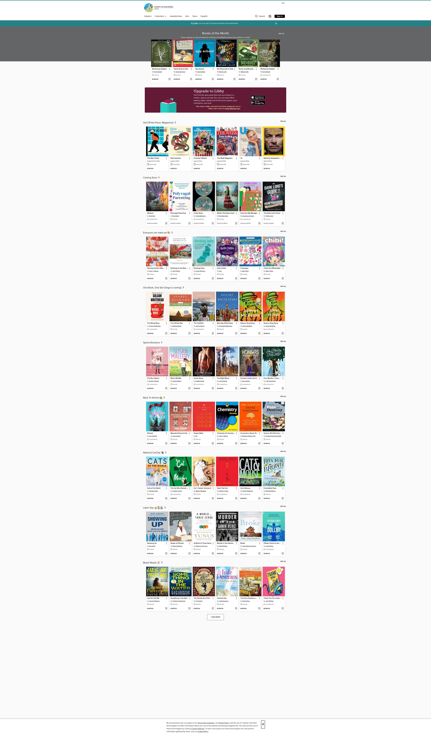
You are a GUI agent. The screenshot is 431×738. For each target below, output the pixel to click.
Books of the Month (215, 33)
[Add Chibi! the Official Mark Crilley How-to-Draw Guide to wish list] (282, 278)
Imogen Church (177, 491)
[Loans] (270, 16)
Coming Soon (150, 177)
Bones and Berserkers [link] (247, 69)
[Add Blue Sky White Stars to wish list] (236, 333)
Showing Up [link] (152, 543)
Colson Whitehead (155, 326)
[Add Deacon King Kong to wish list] (259, 333)
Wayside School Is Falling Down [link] (179, 433)
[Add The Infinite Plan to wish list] (189, 333)
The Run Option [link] (153, 378)
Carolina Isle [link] (221, 598)
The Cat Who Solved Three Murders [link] (179, 488)
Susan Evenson (200, 271)
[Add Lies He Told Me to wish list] (166, 608)
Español (204, 16)
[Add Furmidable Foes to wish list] (282, 498)
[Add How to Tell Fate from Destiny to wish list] (282, 443)
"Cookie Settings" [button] (197, 729)
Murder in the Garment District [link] (226, 543)
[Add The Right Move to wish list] (236, 388)
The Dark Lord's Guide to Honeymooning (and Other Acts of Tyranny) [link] (273, 213)
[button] (260, 16)
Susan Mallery (176, 381)
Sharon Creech (223, 491)
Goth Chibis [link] (221, 268)
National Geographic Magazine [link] (273, 158)
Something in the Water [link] (179, 598)
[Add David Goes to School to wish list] (191, 79)
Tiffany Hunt (269, 216)
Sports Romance (152, 342)
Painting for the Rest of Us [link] (179, 268)
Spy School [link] (199, 69)
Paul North (175, 216)
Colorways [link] (244, 268)
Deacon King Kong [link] (247, 323)
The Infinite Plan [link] (176, 323)
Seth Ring (152, 216)
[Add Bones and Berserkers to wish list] (256, 79)
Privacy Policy (223, 723)
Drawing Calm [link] (199, 268)
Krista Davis (246, 601)
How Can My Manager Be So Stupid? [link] (249, 213)
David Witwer (223, 546)
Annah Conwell (154, 381)
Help (283, 3)
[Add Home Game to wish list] (212, 388)
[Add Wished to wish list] (166, 443)
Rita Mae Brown (271, 491)
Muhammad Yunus (201, 546)
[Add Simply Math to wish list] (212, 443)
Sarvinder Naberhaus (225, 326)
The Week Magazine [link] (224, 158)
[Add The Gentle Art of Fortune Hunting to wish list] (212, 608)
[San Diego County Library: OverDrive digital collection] (159, 8)
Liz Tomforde (223, 381)
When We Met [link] (175, 378)
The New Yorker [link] (153, 158)
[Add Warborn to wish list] (166, 223)
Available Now (176, 16)
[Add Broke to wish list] (259, 553)
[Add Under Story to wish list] (212, 223)
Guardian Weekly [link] (200, 158)
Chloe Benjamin (201, 216)
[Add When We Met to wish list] (189, 388)
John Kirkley (176, 271)
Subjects (147, 16)
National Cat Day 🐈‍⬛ (154, 452)
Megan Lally (223, 72)
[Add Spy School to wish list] (212, 79)
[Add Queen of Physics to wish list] (189, 553)
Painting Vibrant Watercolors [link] (156, 268)
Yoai (220, 271)
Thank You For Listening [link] (273, 598)
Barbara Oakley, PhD (248, 436)
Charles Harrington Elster (273, 436)
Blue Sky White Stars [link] (225, 323)
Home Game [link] (198, 378)
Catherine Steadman (178, 601)
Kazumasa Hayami (248, 216)
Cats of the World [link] (153, 488)
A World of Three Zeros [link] (202, 543)
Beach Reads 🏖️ (152, 562)
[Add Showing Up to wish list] (166, 553)
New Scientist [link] (175, 158)
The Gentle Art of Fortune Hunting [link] (203, 598)
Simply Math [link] (198, 433)
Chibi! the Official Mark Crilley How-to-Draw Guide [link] (273, 268)
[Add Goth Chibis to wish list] (236, 278)
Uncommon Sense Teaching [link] (249, 433)
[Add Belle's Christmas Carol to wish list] (236, 223)
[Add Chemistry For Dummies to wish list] (236, 443)
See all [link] (281, 34)
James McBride (247, 326)
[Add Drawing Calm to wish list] (212, 278)
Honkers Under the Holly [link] (249, 378)
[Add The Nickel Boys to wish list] (166, 333)
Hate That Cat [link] (222, 488)
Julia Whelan (270, 601)
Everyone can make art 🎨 (157, 232)
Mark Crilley (269, 271)
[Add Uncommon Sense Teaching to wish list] (259, 443)
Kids (187, 16)
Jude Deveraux (223, 601)
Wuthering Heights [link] (159, 69)
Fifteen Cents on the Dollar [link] (273, 543)
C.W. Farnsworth (271, 381)
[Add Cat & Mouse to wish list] (259, 498)
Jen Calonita (153, 436)
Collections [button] (160, 16)
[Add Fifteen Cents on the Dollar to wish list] (282, 553)
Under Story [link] (198, 213)
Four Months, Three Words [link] (273, 378)
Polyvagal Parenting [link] (178, 213)
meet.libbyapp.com (232, 108)
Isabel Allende (176, 326)
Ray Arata (152, 546)
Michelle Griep (223, 216)
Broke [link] (242, 543)
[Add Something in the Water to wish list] (189, 608)
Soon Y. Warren (153, 271)
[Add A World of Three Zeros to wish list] (212, 553)
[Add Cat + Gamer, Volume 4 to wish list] (212, 498)
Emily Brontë (158, 72)
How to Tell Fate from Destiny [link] (273, 433)
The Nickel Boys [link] (153, 323)
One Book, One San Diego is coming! (162, 287)
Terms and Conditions (206, 723)
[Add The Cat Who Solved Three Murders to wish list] (189, 498)
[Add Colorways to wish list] (259, 278)
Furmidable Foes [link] (270, 488)
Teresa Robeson (177, 546)
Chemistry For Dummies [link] (226, 433)
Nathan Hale (244, 72)
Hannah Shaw (153, 491)
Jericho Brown (200, 326)
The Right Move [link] (223, 378)
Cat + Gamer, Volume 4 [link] (202, 488)
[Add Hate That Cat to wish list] (236, 498)
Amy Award (246, 381)
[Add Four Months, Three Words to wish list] (282, 388)
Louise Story (269, 546)
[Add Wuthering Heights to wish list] (169, 79)
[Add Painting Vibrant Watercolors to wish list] (166, 278)
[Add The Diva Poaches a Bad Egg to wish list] (259, 608)
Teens (194, 16)
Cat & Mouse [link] (245, 488)
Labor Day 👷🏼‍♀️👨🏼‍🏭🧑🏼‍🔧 (153, 507)
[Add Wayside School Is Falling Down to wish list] (189, 443)
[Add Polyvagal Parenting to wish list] (189, 223)
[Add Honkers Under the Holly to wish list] (259, 388)
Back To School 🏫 (153, 397)
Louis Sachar (176, 436)
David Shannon (180, 72)
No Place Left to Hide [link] (225, 69)
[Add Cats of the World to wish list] (166, 498)
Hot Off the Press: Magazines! (158, 122)
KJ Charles (199, 601)
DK (197, 436)
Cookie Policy (202, 731)
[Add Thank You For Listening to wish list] (282, 608)
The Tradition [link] (199, 323)
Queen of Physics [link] (177, 543)
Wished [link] (150, 433)
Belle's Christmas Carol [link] (225, 213)
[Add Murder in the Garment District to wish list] (236, 553)
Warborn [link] (150, 213)
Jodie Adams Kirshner (249, 546)
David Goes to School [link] (182, 69)
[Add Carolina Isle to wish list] (236, 608)
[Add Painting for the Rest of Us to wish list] (189, 278)
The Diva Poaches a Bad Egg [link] (249, 598)
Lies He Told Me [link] (153, 598)
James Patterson (247, 491)
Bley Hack (245, 271)
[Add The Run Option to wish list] (166, 388)
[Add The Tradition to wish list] (212, 333)
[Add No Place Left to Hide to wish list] (234, 79)
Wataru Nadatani (201, 491)
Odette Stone (200, 381)
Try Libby (194, 23)
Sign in (280, 16)
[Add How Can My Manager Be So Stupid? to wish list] (259, 223)
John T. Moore (223, 436)
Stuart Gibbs (201, 72)
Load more (215, 617)
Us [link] (241, 158)
